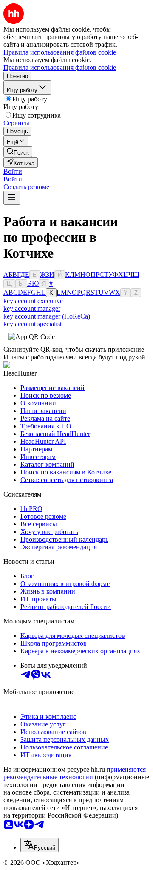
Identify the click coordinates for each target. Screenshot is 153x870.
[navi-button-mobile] (11, 198)
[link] (17, 151)
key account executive (33, 300)
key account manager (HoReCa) (46, 316)
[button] (12, 171)
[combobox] (39, 845)
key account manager (31, 308)
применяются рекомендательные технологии (74, 773)
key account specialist (32, 323)
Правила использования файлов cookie (59, 67)
